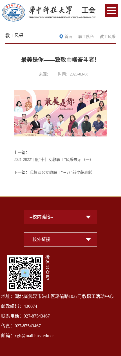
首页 (68, 37)
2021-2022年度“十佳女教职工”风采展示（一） (53, 160)
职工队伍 (86, 37)
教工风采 (108, 37)
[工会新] (48, 6)
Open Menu (111, 10)
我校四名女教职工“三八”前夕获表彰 (61, 172)
